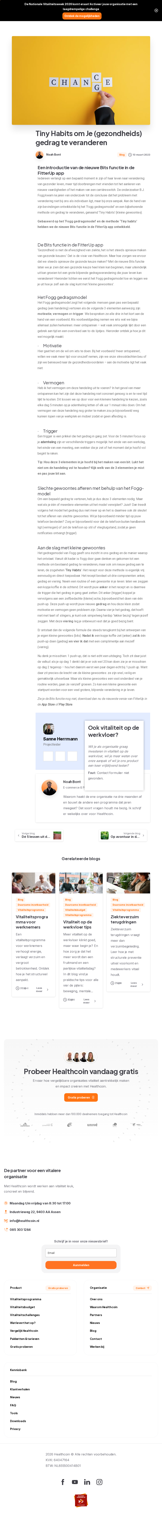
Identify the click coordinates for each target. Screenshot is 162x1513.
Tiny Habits (73, 570)
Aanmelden (81, 1265)
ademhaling (48, 442)
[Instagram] (60, 756)
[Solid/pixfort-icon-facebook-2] (63, 1482)
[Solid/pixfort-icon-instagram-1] (99, 1482)
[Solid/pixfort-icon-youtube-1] (75, 1482)
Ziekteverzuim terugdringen (125, 919)
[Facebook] (48, 756)
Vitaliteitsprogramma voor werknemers (32, 922)
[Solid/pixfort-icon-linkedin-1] (87, 1482)
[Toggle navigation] (156, 15)
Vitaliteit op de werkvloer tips (77, 924)
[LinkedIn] (72, 756)
